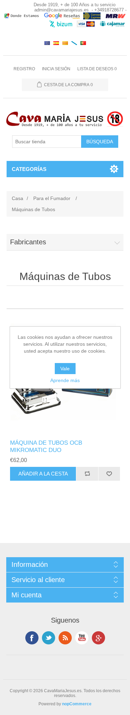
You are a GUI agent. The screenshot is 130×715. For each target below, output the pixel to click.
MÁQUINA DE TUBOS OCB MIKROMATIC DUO (46, 446)
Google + (98, 637)
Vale (65, 368)
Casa (17, 198)
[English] (47, 42)
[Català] (65, 42)
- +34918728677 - (109, 9)
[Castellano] (56, 42)
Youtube (81, 637)
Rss (65, 637)
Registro (24, 68)
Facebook (31, 637)
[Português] (83, 42)
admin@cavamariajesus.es (61, 9)
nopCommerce (77, 704)
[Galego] (74, 42)
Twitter (48, 637)
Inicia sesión (56, 68)
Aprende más (65, 380)
